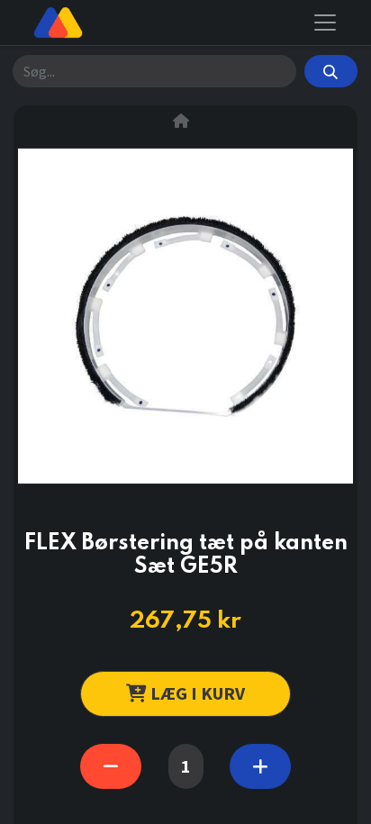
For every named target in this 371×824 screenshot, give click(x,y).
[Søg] (330, 71)
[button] (185, 694)
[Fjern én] (110, 766)
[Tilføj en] (260, 766)
